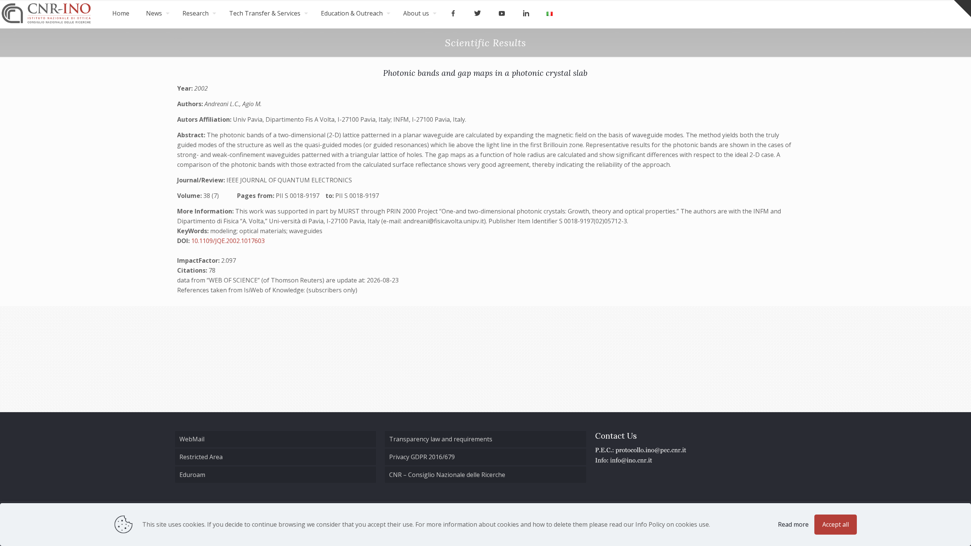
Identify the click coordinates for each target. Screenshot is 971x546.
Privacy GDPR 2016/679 (422, 457)
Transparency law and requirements (440, 439)
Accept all (835, 524)
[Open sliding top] (962, 8)
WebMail (191, 439)
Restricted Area (201, 457)
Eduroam (192, 475)
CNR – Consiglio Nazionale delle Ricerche (447, 475)
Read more (793, 524)
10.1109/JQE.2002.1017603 (228, 241)
